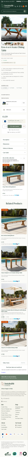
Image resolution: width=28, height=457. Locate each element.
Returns (17, 414)
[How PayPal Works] (2, 437)
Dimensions (6, 144)
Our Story (3, 425)
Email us (5, 401)
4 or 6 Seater (4, 87)
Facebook (19, 427)
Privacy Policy (4, 413)
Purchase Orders (19, 418)
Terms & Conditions (5, 411)
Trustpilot (3, 372)
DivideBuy (3, 419)
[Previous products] (21, 158)
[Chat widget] (25, 454)
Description (6, 140)
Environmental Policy (6, 417)
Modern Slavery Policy (6, 415)
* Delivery (17, 412)
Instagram (19, 425)
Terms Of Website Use (6, 409)
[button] (2, 43)
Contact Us (17, 410)
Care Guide (6, 152)
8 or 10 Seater (19, 87)
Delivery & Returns (8, 148)
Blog (16, 416)
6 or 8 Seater (11, 87)
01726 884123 (6, 398)
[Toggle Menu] (26, 6)
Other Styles (6, 363)
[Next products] (24, 158)
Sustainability (4, 427)
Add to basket (15, 126)
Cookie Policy (4, 407)
